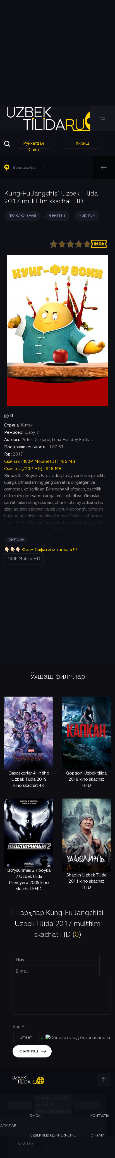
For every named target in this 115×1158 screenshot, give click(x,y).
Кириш (82, 144)
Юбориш (28, 1051)
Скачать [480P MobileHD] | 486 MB (39, 462)
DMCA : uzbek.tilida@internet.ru (53, 1125)
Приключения (22, 216)
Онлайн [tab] (16, 540)
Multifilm (87, 216)
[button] (26, 167)
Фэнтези (57, 216)
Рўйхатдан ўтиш (33, 145)
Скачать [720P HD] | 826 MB (32, 469)
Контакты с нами (99, 1125)
